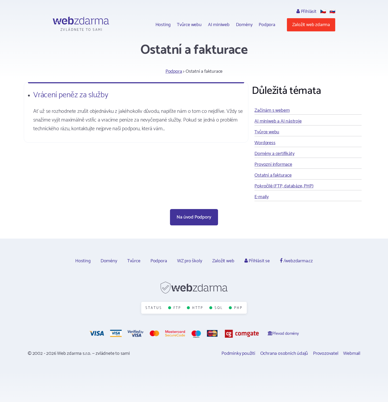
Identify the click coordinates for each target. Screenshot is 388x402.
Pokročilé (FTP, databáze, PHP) (283, 186)
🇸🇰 (332, 12)
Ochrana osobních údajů (284, 353)
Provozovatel (325, 353)
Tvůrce (133, 261)
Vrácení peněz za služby (70, 95)
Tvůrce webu (189, 25)
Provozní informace (273, 164)
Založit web (223, 261)
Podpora (267, 25)
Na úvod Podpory (194, 217)
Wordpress (264, 143)
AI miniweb (219, 25)
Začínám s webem (272, 110)
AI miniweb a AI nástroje (277, 121)
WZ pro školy (189, 261)
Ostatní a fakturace (272, 175)
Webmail (351, 353)
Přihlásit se (258, 261)
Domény (244, 25)
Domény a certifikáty (274, 154)
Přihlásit (308, 12)
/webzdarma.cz (297, 261)
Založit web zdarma (311, 25)
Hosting (163, 25)
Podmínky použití (238, 353)
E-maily (261, 197)
